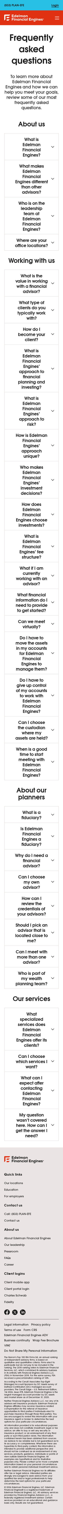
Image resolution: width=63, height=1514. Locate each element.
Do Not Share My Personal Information (30, 1350)
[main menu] (57, 18)
